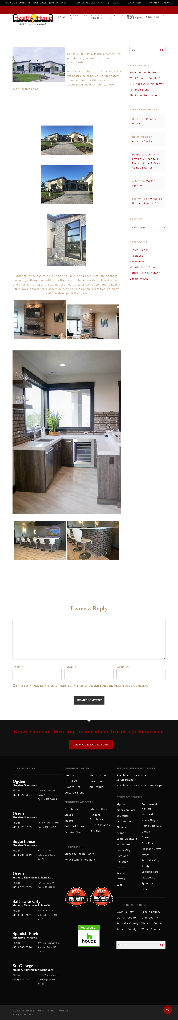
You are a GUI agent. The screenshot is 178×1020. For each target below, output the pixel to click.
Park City (147, 843)
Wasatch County (152, 923)
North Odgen (150, 820)
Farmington (124, 844)
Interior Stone (99, 809)
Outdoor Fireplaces (96, 817)
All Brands (96, 786)
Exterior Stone (73, 832)
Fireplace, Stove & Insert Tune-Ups (139, 785)
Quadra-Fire (72, 786)
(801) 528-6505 (22, 827)
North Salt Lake (151, 825)
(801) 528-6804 (22, 794)
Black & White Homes (143, 95)
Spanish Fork (150, 871)
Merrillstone (98, 775)
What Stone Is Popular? (145, 78)
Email (70, 667)
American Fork (125, 810)
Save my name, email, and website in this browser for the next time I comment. (82, 685)
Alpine (120, 804)
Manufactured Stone (143, 267)
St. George (148, 877)
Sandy (145, 866)
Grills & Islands (100, 825)
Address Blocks (142, 141)
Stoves (68, 814)
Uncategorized (139, 278)
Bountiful (122, 815)
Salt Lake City (150, 860)
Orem (145, 837)
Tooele (145, 889)
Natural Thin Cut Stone (145, 273)
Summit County (126, 929)
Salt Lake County (127, 923)
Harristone (97, 781)
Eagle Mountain (126, 838)
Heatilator (71, 775)
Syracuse (147, 883)
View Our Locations (90, 744)
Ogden (145, 831)
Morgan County (126, 917)
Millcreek (147, 814)
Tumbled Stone (139, 89)
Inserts (69, 820)
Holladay (122, 861)
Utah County (149, 917)
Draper (121, 833)
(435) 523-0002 (22, 979)
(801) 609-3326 (22, 947)
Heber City (123, 850)
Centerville (123, 821)
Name (18, 667)
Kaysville (122, 873)
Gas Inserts (137, 261)
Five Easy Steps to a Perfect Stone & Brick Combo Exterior (146, 163)
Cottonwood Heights (149, 806)
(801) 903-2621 (22, 915)
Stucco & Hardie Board (144, 72)
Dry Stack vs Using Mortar (147, 83)
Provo (145, 854)
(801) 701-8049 (22, 855)
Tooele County (150, 911)
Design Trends (139, 250)
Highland (122, 856)
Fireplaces (136, 255)
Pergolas (95, 830)
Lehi (119, 884)
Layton (120, 879)
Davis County (125, 911)
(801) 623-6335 (22, 887)
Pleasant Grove (151, 848)
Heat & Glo (71, 781)
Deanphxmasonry (143, 154)
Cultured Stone (74, 792)
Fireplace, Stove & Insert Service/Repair (132, 777)
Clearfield (123, 827)
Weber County (150, 929)
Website (123, 667)
